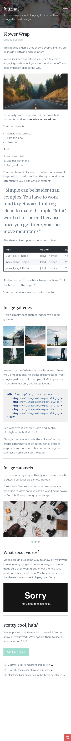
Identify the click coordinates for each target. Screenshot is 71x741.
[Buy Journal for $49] (67, 737)
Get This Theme (16, 651)
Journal (11, 9)
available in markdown (42, 119)
